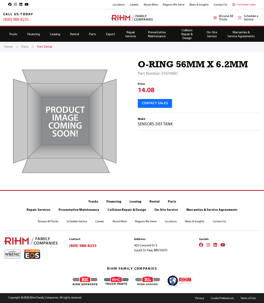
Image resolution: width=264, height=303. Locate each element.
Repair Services (130, 34)
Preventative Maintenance (157, 34)
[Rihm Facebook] (10, 4)
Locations (119, 4)
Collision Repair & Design (187, 34)
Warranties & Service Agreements (241, 34)
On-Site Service (212, 34)
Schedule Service (77, 221)
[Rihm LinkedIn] (20, 4)
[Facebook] (201, 245)
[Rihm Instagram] (15, 4)
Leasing (55, 34)
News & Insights (199, 4)
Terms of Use (248, 298)
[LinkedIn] (215, 245)
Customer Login (246, 4)
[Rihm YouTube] (26, 4)
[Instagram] (208, 245)
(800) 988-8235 (16, 19)
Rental (74, 34)
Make (141, 119)
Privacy (199, 298)
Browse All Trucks (48, 221)
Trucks (13, 34)
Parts (92, 34)
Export (110, 34)
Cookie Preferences (222, 298)
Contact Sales (155, 103)
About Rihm (151, 4)
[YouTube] (222, 245)
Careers (134, 4)
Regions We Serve (173, 4)
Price (141, 84)
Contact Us (220, 4)
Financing (33, 34)
